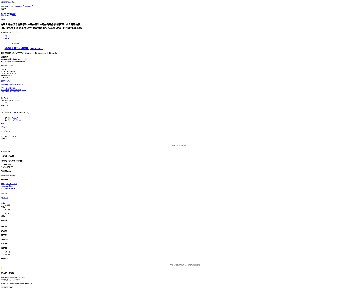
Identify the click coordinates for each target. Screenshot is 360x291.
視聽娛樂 (15, 118)
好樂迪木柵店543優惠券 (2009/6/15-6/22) (24, 48)
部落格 (6, 38)
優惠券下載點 (5, 81)
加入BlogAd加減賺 (7, 186)
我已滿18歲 (5, 287)
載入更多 (4, 127)
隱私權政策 (191, 265)
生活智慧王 (8, 14)
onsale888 (4, 102)
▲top (2, 123)
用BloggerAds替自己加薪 (9, 184)
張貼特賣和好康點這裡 (8, 175)
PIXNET (166, 265)
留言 (18, 113)
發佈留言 (4, 138)
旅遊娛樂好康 (16, 120)
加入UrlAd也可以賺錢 (8, 188)
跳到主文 (4, 20)
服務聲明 (197, 265)
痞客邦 (14, 113)
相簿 (6, 36)
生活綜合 (16, 32)
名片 (6, 40)
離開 (11, 287)
